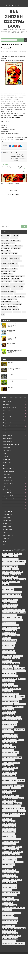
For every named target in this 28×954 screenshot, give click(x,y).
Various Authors (6, 311)
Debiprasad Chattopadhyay (10, 625)
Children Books (6, 261)
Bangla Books (18, 245)
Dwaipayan (16, 635)
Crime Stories (14, 266)
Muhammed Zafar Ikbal (9, 724)
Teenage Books (16, 304)
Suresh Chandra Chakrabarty (11, 912)
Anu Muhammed (6, 571)
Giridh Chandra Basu (8, 643)
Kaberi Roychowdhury (9, 673)
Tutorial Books (6, 309)
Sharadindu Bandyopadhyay (10, 854)
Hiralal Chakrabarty (8, 653)
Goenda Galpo (5, 278)
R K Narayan (19, 798)
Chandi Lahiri (6, 617)
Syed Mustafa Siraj (8, 925)
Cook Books (4, 266)
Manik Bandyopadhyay (8, 711)
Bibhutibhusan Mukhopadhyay (11, 594)
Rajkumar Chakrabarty (9, 811)
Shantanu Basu (17, 851)
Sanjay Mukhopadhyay (8, 823)
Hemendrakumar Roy (8, 650)
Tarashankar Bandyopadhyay (11, 935)
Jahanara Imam (6, 665)
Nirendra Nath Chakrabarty (10, 762)
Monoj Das (18, 719)
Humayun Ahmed (7, 655)
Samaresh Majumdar (8, 821)
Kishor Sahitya (5, 286)
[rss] (15, 5)
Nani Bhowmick (6, 739)
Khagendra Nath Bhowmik (10, 686)
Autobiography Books (8, 243)
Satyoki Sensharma (8, 834)
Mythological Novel (21, 51)
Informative (5, 283)
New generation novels (8, 291)
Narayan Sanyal (7, 744)
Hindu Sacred (16, 278)
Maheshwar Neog (7, 704)
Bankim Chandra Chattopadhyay (11, 586)
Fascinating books (6, 273)
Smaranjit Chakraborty (9, 877)
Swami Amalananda (8, 915)
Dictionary (4, 268)
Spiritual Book (5, 304)
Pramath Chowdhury (18, 780)
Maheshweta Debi (19, 704)
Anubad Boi (14, 238)
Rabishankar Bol (7, 803)
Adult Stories (5, 235)
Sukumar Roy (6, 907)
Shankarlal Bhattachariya (10, 849)
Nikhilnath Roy (16, 757)
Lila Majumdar (6, 699)
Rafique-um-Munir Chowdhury (11, 806)
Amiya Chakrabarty (8, 564)
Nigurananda (6, 757)
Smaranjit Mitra (7, 879)
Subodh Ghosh (6, 890)
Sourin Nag (17, 879)
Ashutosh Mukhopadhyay (9, 576)
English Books (5, 271)
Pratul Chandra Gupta (9, 783)
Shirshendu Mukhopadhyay (10, 872)
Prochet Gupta (16, 788)
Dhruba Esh (5, 627)
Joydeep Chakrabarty (18, 671)
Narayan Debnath (18, 739)
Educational (13, 268)
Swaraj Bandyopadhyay (9, 923)
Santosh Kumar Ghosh (9, 828)
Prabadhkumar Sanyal (9, 775)
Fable (13, 271)
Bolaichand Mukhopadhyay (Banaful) (13, 609)
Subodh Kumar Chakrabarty (10, 892)
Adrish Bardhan (7, 561)
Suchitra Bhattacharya (9, 895)
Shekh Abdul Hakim (7, 862)
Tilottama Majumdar (8, 940)
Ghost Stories (20, 276)
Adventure (15, 235)
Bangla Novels (15, 248)
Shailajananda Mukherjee (10, 841)
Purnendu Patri (6, 793)
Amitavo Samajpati (19, 561)
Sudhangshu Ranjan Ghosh (10, 900)
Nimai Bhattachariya (8, 760)
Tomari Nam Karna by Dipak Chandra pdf (11, 183)
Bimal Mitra (13, 599)
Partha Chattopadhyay (9, 772)
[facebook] (6, 5)
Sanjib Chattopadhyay (9, 826)
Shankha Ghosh (6, 851)
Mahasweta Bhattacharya (10, 701)
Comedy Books (17, 261)
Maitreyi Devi (6, 706)
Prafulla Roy (6, 780)
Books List (4, 258)
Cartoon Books (14, 258)
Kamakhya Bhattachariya (9, 676)
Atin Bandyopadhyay (19, 579)
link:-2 (7, 121)
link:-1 (2, 121)
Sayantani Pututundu (8, 836)
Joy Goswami (6, 671)
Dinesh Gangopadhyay (8, 632)
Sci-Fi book (16, 301)
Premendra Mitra (7, 785)
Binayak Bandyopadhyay (9, 602)
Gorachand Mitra (7, 648)
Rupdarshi (5, 813)
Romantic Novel (6, 301)
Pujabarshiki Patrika (18, 296)
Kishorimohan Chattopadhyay (11, 688)
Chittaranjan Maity (17, 620)
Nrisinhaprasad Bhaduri (9, 767)
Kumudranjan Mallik (8, 696)
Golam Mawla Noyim (8, 645)
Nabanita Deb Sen (7, 729)
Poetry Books (5, 296)
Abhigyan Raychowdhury (9, 556)
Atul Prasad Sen (7, 581)
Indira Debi (16, 658)
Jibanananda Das (7, 668)
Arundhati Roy (17, 571)
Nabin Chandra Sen (8, 732)
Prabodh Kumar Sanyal (9, 777)
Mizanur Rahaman (7, 719)
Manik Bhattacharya (8, 714)
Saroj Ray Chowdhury (9, 831)
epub (23, 311)
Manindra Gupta (7, 716)
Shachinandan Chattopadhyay (11, 839)
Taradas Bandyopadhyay (9, 933)
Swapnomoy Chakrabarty (10, 920)
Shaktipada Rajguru (8, 846)
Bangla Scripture (6, 245)
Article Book (5, 240)
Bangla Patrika (5, 250)
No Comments (10, 326)
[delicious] (21, 5)
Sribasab (14, 882)
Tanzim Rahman (20, 928)
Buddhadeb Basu (20, 612)
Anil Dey (14, 566)
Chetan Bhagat (16, 617)
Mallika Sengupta (17, 706)
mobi (2, 314)
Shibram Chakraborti (8, 869)
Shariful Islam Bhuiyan (9, 859)
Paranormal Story (7, 294)
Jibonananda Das (19, 668)
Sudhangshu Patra (7, 897)
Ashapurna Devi (15, 574)
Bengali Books (5, 255)
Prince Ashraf (19, 785)
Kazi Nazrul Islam (7, 683)
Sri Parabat (5, 882)
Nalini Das (14, 737)
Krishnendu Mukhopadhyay (10, 693)
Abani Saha (18, 553)
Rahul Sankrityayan (8, 808)
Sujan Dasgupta (7, 902)
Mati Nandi (17, 716)
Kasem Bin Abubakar (8, 681)
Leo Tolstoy (20, 696)
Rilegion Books (12, 299)
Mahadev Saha (17, 699)
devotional (17, 311)
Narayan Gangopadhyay (9, 742)
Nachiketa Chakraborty (9, 734)
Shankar (18, 846)
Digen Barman (15, 627)
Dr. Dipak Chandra (15, 117)
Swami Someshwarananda (10, 918)
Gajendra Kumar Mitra (9, 640)
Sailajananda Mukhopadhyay (10, 816)
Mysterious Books (16, 289)
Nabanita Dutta (19, 729)
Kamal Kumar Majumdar (9, 678)
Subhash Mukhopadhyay (9, 887)
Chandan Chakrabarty (9, 614)
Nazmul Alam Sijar (8, 749)
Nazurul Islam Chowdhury (10, 752)
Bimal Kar (5, 599)
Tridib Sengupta (7, 943)
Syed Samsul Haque (8, 928)
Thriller (3, 306)
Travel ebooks (12, 306)
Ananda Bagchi (20, 564)
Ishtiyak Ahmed (6, 660)
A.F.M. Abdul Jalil (7, 553)
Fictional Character (7, 276)
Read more (14, 325)
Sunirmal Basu (6, 910)
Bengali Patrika (16, 255)
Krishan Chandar (7, 691)
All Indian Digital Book (14, 19)
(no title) (10, 362)
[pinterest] (12, 5)
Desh (22, 266)
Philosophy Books (19, 294)
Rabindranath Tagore (8, 800)
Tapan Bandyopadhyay (8, 930)
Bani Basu (5, 584)
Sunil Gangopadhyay (18, 907)
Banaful (16, 581)
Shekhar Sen (19, 862)
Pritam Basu (6, 788)
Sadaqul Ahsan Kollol (17, 813)
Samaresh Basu (6, 818)
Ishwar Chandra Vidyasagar (10, 663)
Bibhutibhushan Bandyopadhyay (11, 597)
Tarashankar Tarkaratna (10, 938)
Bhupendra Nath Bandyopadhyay (11, 592)
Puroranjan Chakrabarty (10, 795)
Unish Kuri (16, 309)
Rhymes (3, 299)
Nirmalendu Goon (7, 765)
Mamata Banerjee (7, 709)
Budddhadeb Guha (7, 612)
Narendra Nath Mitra (8, 747)
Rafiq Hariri (18, 803)
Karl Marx (22, 678)
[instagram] (18, 5)
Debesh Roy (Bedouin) (8, 622)
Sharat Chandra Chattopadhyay (11, 856)
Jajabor (16, 665)
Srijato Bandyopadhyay (9, 884)
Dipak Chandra (13, 51)
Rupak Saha (21, 811)
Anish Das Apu (6, 569)
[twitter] (9, 5)
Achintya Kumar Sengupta (10, 558)
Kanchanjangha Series (17, 283)
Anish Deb (15, 569)
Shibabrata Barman (8, 864)
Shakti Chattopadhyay (8, 844)
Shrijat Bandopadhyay (9, 874)
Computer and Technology (9, 263)
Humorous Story (19, 281)
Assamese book (15, 240)
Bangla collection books (9, 253)
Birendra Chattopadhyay (9, 604)
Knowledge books (17, 286)
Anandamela (5, 238)
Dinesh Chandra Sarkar (9, 630)
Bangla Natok (5, 248)
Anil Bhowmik (6, 566)
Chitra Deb (5, 620)
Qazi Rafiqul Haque (8, 798)
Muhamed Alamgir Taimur (9, 721)
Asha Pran (5, 574)
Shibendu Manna (7, 867)
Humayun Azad (18, 655)
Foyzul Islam (6, 637)
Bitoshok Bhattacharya (9, 607)
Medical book (5, 289)
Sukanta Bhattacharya (9, 905)
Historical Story (6, 281)
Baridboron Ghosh (8, 589)
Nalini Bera (5, 737)
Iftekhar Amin (6, 658)
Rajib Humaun (20, 808)
